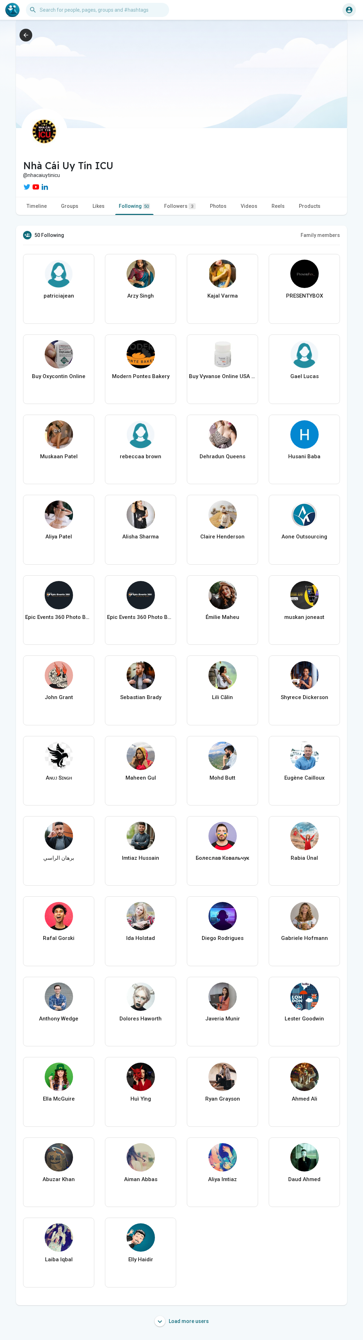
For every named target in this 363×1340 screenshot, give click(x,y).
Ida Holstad (140, 938)
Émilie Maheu (222, 617)
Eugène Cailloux (304, 778)
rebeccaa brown (140, 456)
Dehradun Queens (222, 456)
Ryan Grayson (222, 1099)
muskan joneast (304, 617)
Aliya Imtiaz (222, 1179)
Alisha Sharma (140, 536)
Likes (99, 206)
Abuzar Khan (59, 1179)
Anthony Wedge (58, 1018)
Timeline (37, 206)
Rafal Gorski (58, 938)
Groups (69, 206)
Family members (320, 235)
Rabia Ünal (304, 858)
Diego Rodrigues (223, 938)
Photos (218, 206)
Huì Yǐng (140, 1099)
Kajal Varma (222, 296)
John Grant (59, 697)
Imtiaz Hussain (140, 858)
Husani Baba (304, 456)
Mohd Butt (222, 778)
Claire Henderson (222, 536)
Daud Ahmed (304, 1179)
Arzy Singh (140, 296)
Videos (249, 206)
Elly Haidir (140, 1259)
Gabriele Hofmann (304, 938)
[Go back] (25, 35)
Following (134, 206)
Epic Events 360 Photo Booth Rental (140, 617)
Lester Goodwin (304, 1018)
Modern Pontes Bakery (140, 376)
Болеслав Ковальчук (222, 858)
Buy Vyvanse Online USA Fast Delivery (222, 376)
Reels (278, 206)
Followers (179, 206)
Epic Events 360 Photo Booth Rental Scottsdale (58, 617)
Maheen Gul (140, 778)
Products (309, 206)
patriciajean (59, 296)
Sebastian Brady (140, 697)
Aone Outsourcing (304, 536)
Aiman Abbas (140, 1179)
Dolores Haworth (140, 1018)
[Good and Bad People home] (12, 10)
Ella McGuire (59, 1099)
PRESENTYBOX (304, 296)
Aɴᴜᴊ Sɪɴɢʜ (59, 778)
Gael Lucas (304, 376)
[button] (349, 10)
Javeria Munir (222, 1018)
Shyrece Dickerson (304, 697)
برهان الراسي (58, 858)
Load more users (188, 1321)
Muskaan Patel (59, 456)
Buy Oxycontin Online (58, 376)
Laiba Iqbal (59, 1259)
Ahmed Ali (304, 1099)
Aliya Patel (58, 536)
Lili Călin (222, 697)
